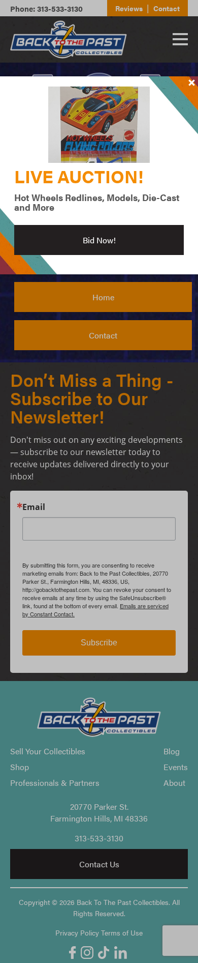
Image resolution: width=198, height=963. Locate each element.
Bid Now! (99, 240)
